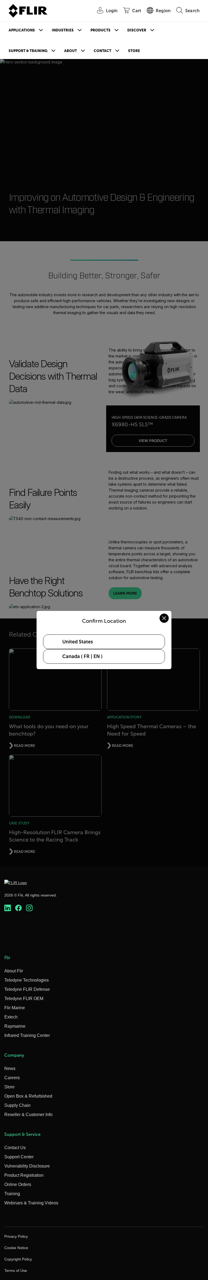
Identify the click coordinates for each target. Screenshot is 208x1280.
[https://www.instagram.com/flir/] (29, 908)
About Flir (13, 971)
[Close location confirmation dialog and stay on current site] (164, 618)
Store (134, 51)
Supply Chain (17, 1105)
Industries (63, 30)
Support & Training (28, 51)
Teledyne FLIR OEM (23, 998)
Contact (102, 51)
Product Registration (24, 1175)
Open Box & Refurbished (28, 1096)
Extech (11, 1017)
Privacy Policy (16, 1236)
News (9, 1068)
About (70, 51)
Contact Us (15, 1147)
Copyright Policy (18, 1259)
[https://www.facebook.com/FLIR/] (18, 908)
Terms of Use (15, 1270)
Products (100, 30)
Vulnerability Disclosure (27, 1166)
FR (87, 656)
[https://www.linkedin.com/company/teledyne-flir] (7, 908)
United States (77, 641)
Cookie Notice (16, 1248)
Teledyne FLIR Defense (27, 989)
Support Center (19, 1157)
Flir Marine (14, 1007)
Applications (22, 30)
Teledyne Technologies (26, 980)
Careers (12, 1077)
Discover (136, 30)
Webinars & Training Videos (31, 1203)
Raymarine (14, 1026)
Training (12, 1193)
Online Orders (17, 1184)
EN (96, 656)
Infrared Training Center (27, 1035)
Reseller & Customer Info (28, 1114)
